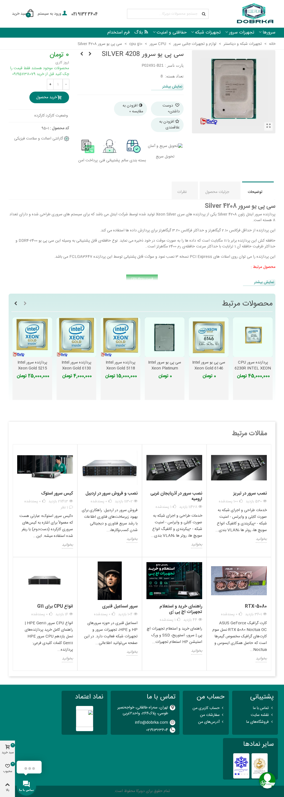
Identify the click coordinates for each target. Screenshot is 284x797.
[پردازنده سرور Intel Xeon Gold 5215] (32, 337)
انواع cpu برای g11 (55, 606)
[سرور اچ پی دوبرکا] (254, 14)
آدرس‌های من (209, 722)
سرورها (269, 32)
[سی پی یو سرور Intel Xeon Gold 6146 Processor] (209, 337)
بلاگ (138, 32)
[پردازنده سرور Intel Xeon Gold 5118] (120, 337)
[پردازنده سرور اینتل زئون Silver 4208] (268, 126)
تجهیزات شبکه (208, 32)
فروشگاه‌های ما (257, 722)
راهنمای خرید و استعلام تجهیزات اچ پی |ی (180, 609)
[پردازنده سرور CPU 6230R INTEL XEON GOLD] (253, 337)
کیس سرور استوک (57, 493)
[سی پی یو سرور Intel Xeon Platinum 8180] (164, 337)
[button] (25, 304)
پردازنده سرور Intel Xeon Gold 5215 (32, 365)
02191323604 (157, 730)
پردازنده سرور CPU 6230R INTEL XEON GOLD (253, 368)
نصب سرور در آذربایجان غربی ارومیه (176, 496)
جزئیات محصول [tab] (217, 192)
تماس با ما (261, 708)
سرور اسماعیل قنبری (120, 606)
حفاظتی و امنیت (172, 32)
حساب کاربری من (206, 708)
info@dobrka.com (151, 722)
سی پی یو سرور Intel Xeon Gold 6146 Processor (208, 368)
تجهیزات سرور (241, 32)
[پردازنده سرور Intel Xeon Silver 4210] (90, 54)
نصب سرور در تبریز (250, 493)
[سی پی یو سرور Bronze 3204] (81, 54)
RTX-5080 (256, 606)
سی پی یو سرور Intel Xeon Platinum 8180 (164, 368)
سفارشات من (210, 715)
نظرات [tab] (182, 192)
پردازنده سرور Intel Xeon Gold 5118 (120, 365)
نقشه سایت (260, 715)
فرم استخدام (118, 32)
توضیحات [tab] (255, 192)
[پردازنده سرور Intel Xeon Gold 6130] (76, 337)
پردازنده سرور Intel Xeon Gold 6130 (76, 365)
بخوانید (261, 539)
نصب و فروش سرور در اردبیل (111, 493)
